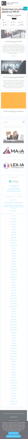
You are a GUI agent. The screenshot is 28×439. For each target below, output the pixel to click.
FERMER (25, 8)
